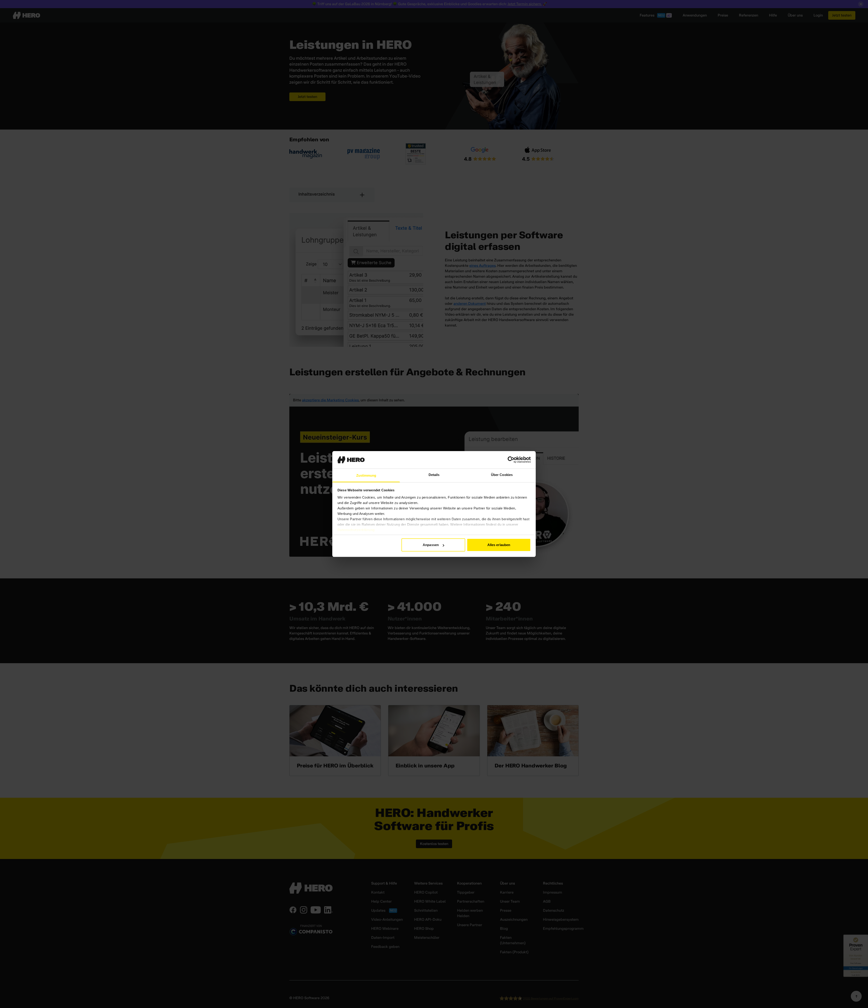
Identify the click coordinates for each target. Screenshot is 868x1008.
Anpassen (431, 545)
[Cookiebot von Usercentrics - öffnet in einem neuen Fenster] (511, 459)
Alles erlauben (498, 545)
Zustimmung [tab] (366, 475)
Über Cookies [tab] (502, 475)
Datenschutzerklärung (356, 530)
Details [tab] (434, 475)
